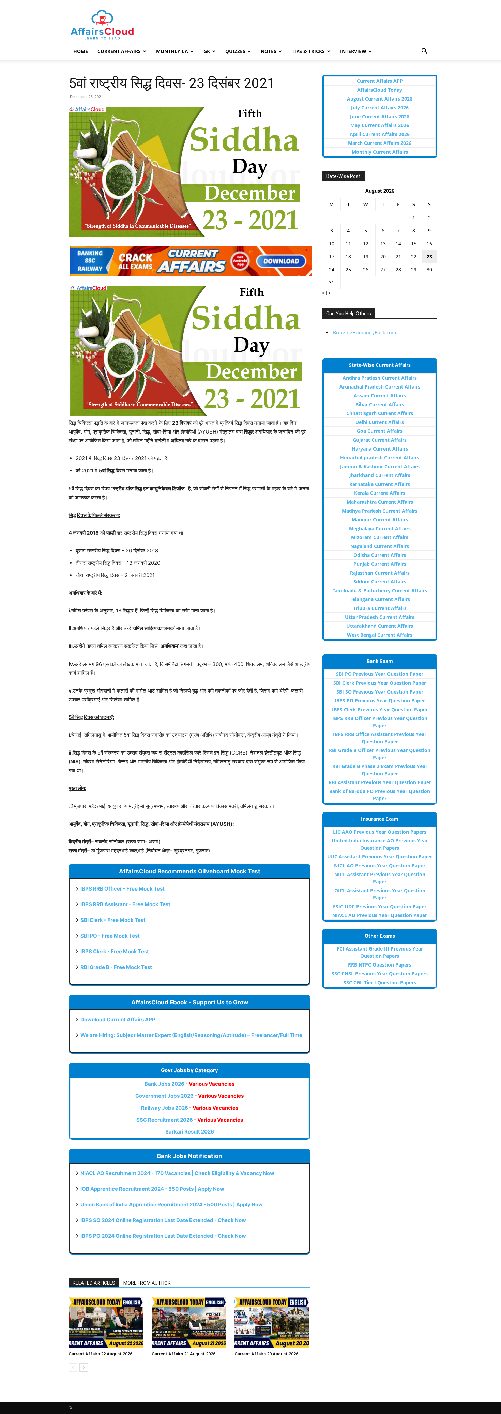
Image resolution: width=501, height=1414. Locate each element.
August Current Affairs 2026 (379, 98)
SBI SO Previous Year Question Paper (379, 691)
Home (80, 51)
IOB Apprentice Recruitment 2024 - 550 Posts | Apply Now (152, 1189)
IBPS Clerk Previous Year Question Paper (380, 709)
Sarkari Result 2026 (189, 1131)
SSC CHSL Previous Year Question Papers (380, 973)
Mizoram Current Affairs (379, 537)
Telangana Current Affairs (380, 599)
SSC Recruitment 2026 (189, 1119)
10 (331, 243)
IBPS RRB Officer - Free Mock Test (122, 888)
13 (383, 243)
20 (383, 256)
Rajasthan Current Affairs (380, 572)
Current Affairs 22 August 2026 (100, 1353)
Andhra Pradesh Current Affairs (380, 378)
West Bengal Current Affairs (379, 635)
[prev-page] (73, 1367)
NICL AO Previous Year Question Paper (379, 865)
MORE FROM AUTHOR (147, 1283)
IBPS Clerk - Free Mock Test (114, 951)
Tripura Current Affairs (380, 608)
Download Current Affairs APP (117, 1019)
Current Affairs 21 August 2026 (183, 1353)
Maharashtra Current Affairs (380, 502)
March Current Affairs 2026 (379, 143)
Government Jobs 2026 (189, 1096)
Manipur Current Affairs (380, 519)
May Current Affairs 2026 (379, 125)
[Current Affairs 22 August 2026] (107, 1322)
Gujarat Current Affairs (380, 440)
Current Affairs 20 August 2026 (266, 1353)
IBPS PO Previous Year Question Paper (380, 700)
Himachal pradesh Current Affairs (379, 457)
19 (365, 256)
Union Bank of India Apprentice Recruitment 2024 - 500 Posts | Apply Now (171, 1204)
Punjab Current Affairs (379, 564)
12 (365, 243)
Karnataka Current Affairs (379, 484)
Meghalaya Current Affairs (380, 528)
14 (398, 243)
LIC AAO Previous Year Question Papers (379, 831)
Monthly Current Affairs (380, 152)
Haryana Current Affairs (380, 448)
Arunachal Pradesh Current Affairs (379, 386)
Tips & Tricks (308, 51)
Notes (268, 51)
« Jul (327, 292)
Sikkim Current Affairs (379, 581)
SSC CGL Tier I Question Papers (380, 982)
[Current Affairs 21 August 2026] (190, 1322)
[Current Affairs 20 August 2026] (272, 1322)
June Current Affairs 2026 (379, 116)
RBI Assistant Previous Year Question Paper (380, 782)
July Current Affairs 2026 (380, 107)
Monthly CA (172, 51)
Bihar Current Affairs (379, 404)
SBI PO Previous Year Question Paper (379, 674)
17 (331, 256)
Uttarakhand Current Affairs (379, 626)
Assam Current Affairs (380, 395)
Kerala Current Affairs (379, 493)
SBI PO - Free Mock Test (110, 935)
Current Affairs (119, 51)
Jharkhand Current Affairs (379, 475)
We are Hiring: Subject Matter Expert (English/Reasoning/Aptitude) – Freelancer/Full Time (191, 1035)
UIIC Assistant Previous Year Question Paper (379, 856)
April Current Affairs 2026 (380, 134)
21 (398, 256)
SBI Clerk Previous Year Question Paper (379, 683)
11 (348, 243)
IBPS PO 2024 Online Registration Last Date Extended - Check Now (163, 1236)
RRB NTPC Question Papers (379, 964)
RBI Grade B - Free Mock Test (116, 967)
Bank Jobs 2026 (189, 1084)
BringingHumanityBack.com (364, 332)
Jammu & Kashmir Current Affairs (380, 466)
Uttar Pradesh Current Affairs (379, 617)
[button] (424, 52)
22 (413, 256)
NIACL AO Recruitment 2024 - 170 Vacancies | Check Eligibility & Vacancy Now (177, 1173)
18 (348, 256)
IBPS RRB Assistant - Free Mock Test (125, 904)
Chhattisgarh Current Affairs (379, 413)
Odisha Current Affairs (379, 555)
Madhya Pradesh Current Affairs (380, 510)
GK (206, 51)
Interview (353, 51)
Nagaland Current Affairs (379, 546)
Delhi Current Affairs (379, 422)
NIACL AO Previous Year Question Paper (379, 915)
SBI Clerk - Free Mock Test (113, 920)
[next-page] (83, 1367)
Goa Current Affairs (380, 431)
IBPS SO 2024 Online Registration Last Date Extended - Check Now (163, 1220)
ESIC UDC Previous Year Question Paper (379, 906)
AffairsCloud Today (379, 90)
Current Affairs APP (380, 81)
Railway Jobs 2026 (189, 1108)
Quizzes (235, 51)
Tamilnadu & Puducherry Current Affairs (380, 590)
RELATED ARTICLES (94, 1283)
